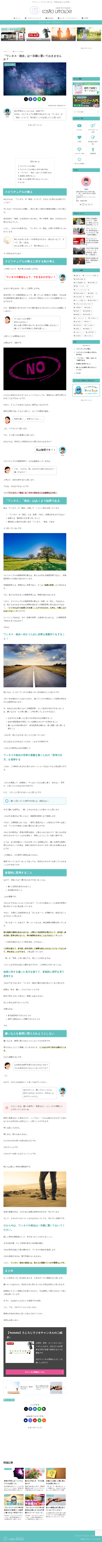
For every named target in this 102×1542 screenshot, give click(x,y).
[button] (44, 99)
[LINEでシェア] (39, 99)
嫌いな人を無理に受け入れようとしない (34, 179)
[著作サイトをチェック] (26, 1420)
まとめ (22, 182)
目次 (32, 162)
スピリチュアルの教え (28, 166)
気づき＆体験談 (10, 1400)
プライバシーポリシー (83, 1536)
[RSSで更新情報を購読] (44, 1420)
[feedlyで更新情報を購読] (39, 1420)
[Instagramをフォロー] (30, 1420)
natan (86, 189)
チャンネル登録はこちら (35, 1372)
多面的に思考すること (28, 176)
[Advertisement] (35, 141)
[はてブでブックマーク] (35, 99)
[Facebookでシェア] (30, 99)
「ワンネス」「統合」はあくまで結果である (36, 172)
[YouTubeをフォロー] (35, 1420)
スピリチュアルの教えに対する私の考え (34, 169)
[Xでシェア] (26, 99)
